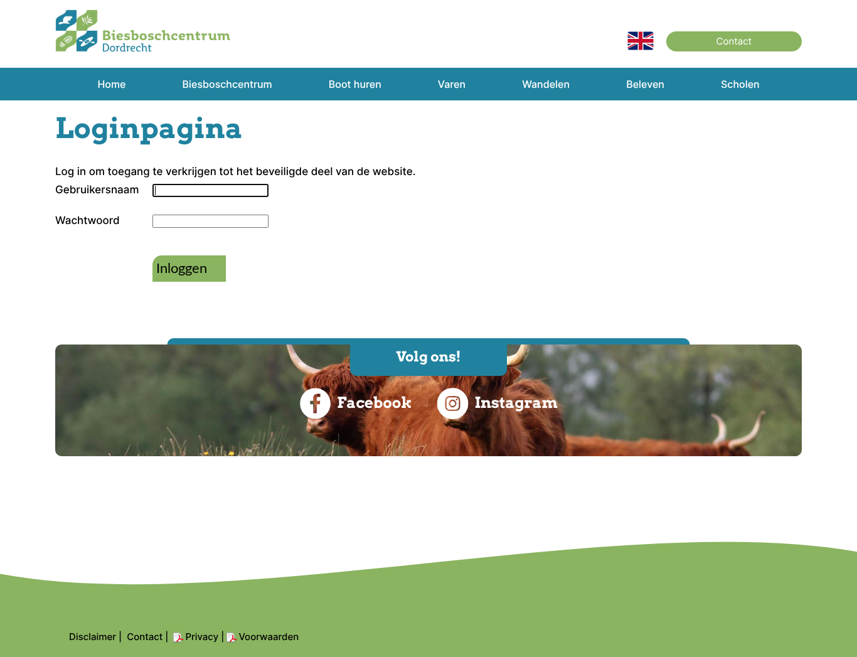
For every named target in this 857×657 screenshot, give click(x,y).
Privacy (201, 637)
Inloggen (181, 268)
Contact (734, 41)
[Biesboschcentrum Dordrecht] (143, 49)
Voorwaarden (268, 637)
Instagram (515, 402)
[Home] (640, 47)
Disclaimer (92, 637)
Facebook (374, 402)
